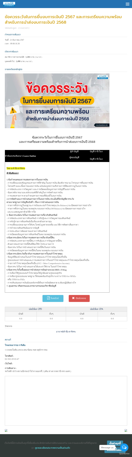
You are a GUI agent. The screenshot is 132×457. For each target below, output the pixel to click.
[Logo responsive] (9, 4)
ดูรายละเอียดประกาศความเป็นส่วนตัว (52, 448)
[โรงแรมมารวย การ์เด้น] (6, 430)
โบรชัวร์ (54, 298)
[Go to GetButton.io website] (124, 454)
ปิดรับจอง (80, 298)
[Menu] (128, 4)
